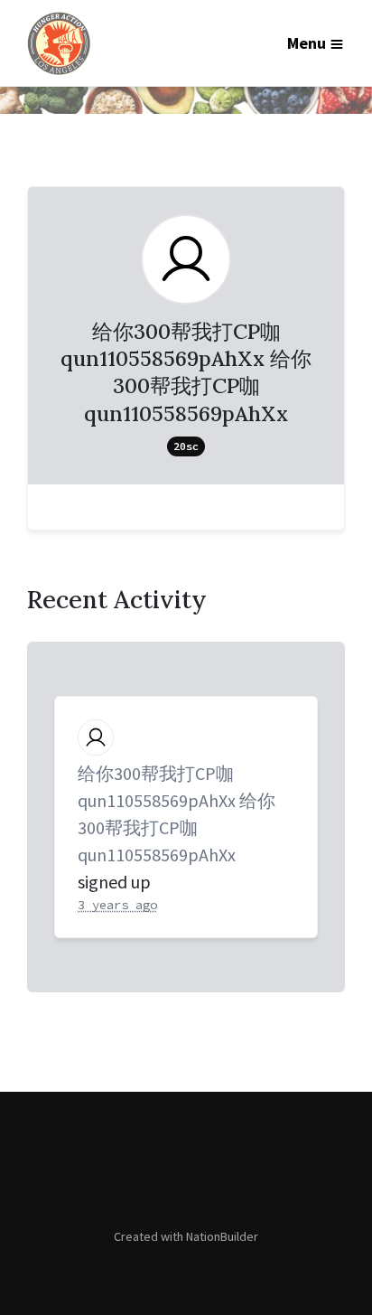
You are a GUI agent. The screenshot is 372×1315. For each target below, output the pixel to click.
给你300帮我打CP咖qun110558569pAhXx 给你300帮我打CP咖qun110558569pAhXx (176, 814)
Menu (306, 43)
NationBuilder (222, 1236)
